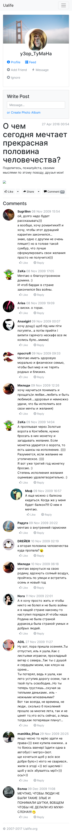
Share (30, 191)
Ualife (8, 5)
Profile (15, 62)
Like (10, 191)
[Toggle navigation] (63, 5)
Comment (55, 191)
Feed (32, 62)
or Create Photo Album (24, 112)
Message (42, 70)
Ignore (15, 77)
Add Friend (18, 70)
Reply (40, 262)
